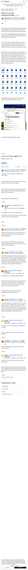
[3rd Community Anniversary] (22, 18)
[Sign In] (26, 1)
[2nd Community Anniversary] (20, 252)
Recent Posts (5, 388)
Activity (3, 391)
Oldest (6, 166)
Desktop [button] (3, 158)
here (12, 5)
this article (9, 183)
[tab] (4, 163)
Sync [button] (8, 158)
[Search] (24, 1)
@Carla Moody (7, 360)
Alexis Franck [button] (7, 18)
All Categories (5, 386)
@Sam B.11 (6, 325)
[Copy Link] (5, 21)
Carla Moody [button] (7, 340)
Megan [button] (6, 270)
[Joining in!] (24, 18)
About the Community (7, 394)
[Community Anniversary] (22, 341)
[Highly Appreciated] (25, 170)
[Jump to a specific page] (26, 167)
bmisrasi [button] (6, 252)
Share (3, 153)
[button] (2, 18)
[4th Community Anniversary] (22, 170)
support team (14, 234)
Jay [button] (5, 170)
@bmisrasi (5, 275)
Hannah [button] (6, 320)
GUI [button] (11, 158)
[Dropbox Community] (7, 1)
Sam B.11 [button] (6, 299)
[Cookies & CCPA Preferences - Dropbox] (14, 563)
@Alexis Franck (6, 173)
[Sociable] (23, 170)
